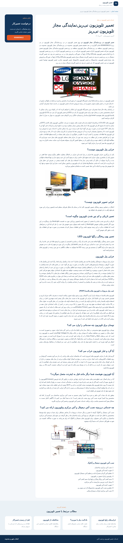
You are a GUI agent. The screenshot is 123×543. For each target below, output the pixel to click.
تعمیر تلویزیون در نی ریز (69, 42)
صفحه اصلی (11, 3)
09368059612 (19, 37)
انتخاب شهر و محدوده (11, 539)
